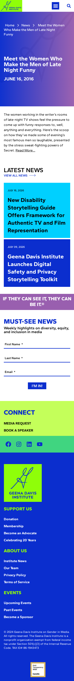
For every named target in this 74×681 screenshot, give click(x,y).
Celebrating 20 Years (20, 540)
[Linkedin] (29, 444)
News (25, 25)
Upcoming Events (17, 603)
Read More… (25, 150)
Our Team (11, 568)
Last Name (13, 358)
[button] (55, 5)
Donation (11, 519)
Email (9, 372)
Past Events (13, 610)
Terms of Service (17, 582)
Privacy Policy (15, 575)
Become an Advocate (20, 533)
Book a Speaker (18, 430)
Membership (14, 526)
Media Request (17, 423)
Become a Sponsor (18, 617)
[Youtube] (39, 444)
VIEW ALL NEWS (16, 175)
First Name (13, 344)
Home (9, 25)
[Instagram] (18, 444)
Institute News (15, 561)
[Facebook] (8, 444)
